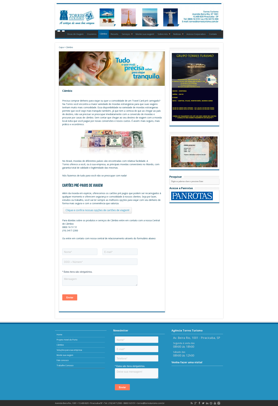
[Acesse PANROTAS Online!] (192, 199)
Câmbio (103, 33)
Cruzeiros (92, 34)
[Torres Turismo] (139, 16)
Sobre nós (163, 34)
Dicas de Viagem (75, 34)
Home (61, 34)
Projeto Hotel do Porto (67, 339)
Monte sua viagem (65, 355)
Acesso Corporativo (196, 34)
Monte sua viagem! (145, 34)
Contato (213, 34)
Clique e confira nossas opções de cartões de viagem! (97, 210)
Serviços (126, 34)
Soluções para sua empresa (69, 350)
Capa (61, 47)
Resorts (114, 34)
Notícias (177, 34)
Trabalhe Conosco (65, 365)
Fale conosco (63, 360)
